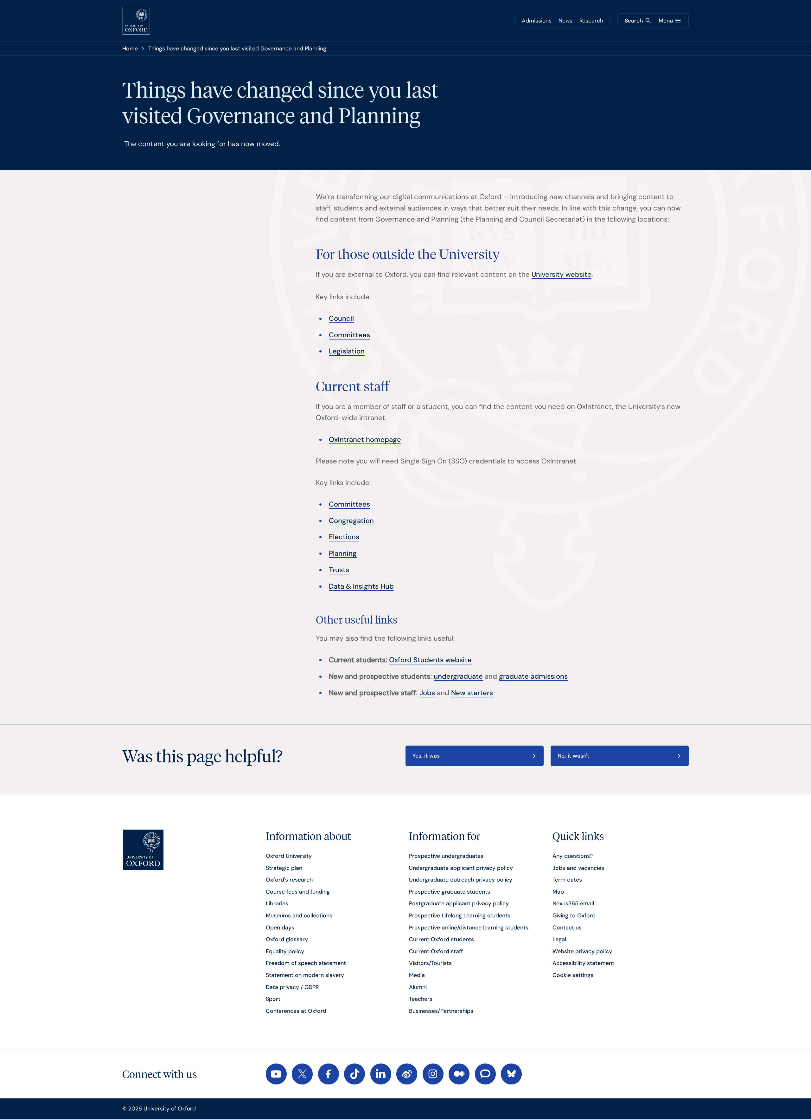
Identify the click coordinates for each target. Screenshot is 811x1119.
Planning (343, 553)
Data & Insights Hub (361, 586)
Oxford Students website (430, 659)
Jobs (427, 692)
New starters (472, 692)
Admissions (537, 20)
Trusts (339, 569)
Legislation (347, 351)
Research (591, 20)
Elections (344, 536)
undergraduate (458, 676)
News (565, 20)
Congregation (351, 520)
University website (561, 274)
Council (341, 318)
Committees (349, 335)
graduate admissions (533, 676)
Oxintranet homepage (365, 439)
